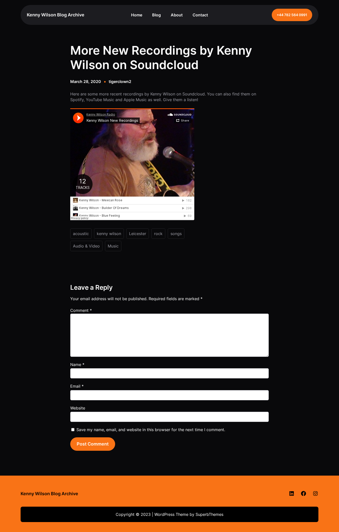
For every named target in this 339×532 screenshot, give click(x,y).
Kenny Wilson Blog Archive (55, 14)
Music (113, 246)
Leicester (137, 233)
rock (158, 233)
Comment (81, 310)
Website (77, 408)
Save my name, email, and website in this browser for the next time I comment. (150, 429)
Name (77, 364)
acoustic (81, 233)
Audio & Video (86, 246)
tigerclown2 (120, 81)
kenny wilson (109, 233)
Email (77, 386)
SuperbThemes (209, 514)
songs (176, 233)
